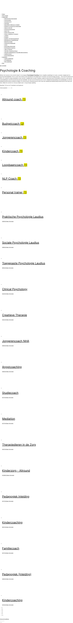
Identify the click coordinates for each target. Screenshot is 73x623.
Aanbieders (4, 57)
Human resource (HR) (9, 32)
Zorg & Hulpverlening (9, 55)
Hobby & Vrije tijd (8, 28)
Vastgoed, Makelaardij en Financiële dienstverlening (16, 52)
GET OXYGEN (3, 65)
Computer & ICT (8, 21)
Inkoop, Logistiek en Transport (11, 34)
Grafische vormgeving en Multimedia (12, 26)
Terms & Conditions (4, 619)
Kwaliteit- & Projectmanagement (11, 38)
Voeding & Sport (8, 54)
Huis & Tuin (6, 31)
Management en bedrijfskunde (11, 40)
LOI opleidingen (7, 60)
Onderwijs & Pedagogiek (9, 43)
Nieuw (3, 14)
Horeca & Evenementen (9, 29)
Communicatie (7, 20)
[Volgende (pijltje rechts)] (1, 622)
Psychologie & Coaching (9, 47)
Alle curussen (5, 15)
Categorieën (5, 17)
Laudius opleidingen (8, 58)
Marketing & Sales (8, 41)
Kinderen (6, 37)
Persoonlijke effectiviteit (9, 46)
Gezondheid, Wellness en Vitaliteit (12, 24)
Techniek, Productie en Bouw (10, 51)
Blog (3, 63)
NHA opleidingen (8, 61)
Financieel (6, 23)
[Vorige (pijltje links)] (0, 622)
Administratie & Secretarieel (10, 18)
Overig (5, 44)
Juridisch (6, 35)
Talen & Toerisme (8, 49)
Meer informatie (9, 221)
